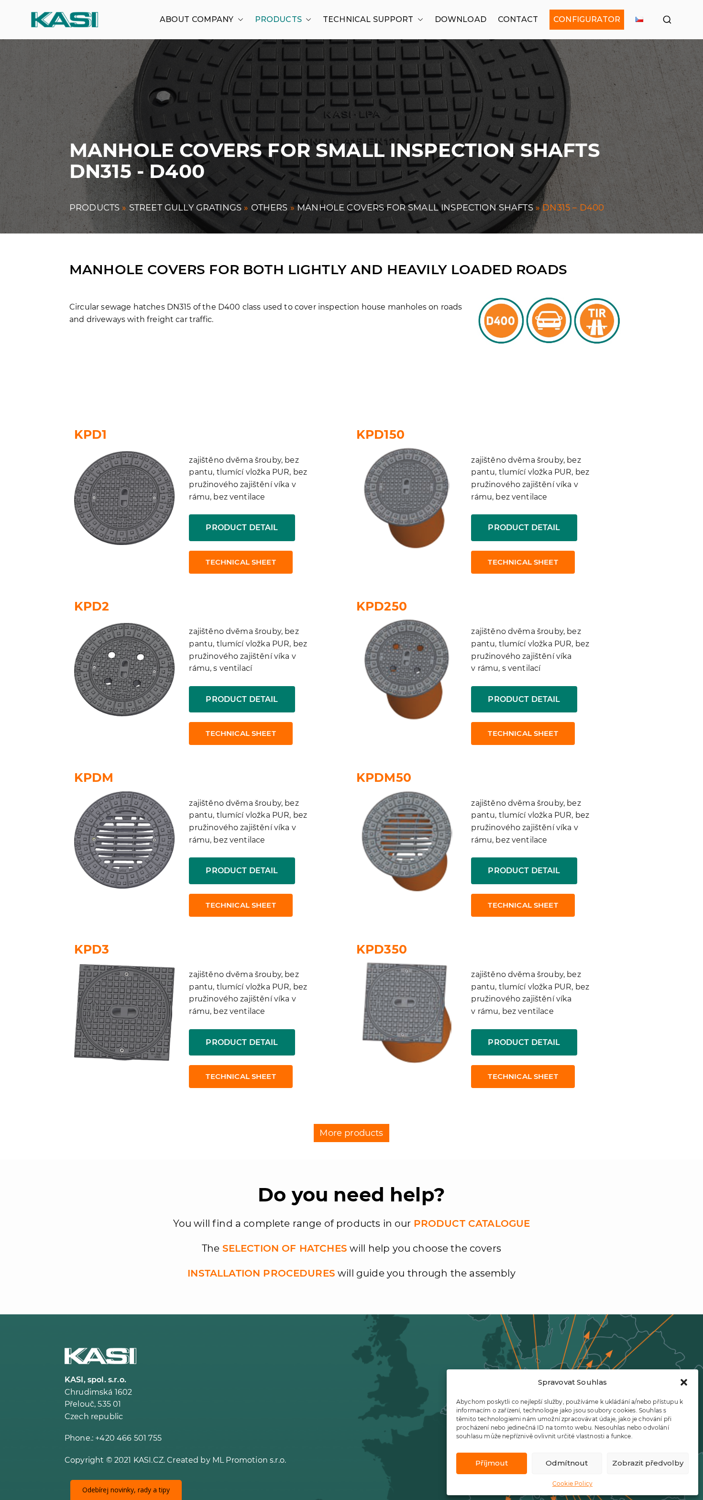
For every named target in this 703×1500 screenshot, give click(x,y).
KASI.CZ (148, 1460)
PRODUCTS (278, 19)
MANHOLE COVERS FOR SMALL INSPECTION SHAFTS (415, 207)
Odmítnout (567, 1462)
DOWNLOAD (460, 19)
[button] (684, 1382)
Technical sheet (240, 562)
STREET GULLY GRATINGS (185, 207)
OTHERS (269, 207)
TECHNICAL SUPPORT (368, 19)
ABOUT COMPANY (197, 19)
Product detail (242, 527)
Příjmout (491, 1462)
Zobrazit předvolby (647, 1462)
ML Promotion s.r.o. (249, 1460)
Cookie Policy (572, 1483)
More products (351, 1133)
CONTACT (518, 19)
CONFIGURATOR (586, 19)
